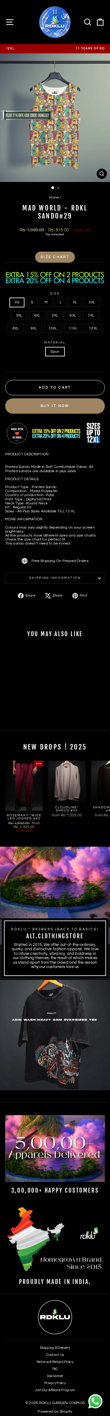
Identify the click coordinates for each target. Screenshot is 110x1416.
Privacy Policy (55, 1383)
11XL (73, 328)
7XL (91, 315)
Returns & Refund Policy (55, 1362)
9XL (34, 328)
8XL (16, 328)
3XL (19, 315)
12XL (93, 328)
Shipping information (55, 577)
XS (17, 302)
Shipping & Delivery (55, 1348)
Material (55, 342)
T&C (55, 1369)
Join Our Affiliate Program (55, 1390)
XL (75, 302)
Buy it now (55, 406)
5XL (55, 315)
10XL (53, 328)
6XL (73, 315)
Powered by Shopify (55, 1412)
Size (55, 293)
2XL (92, 302)
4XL (37, 315)
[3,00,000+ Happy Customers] (55, 1148)
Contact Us (55, 1355)
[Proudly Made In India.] (55, 1240)
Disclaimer (55, 1376)
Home (54, 197)
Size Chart (55, 257)
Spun (54, 352)
